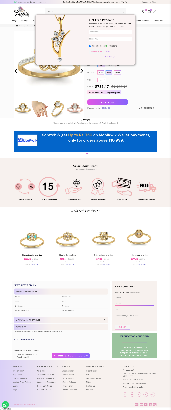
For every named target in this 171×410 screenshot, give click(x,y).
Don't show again (110, 57)
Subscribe (96, 51)
